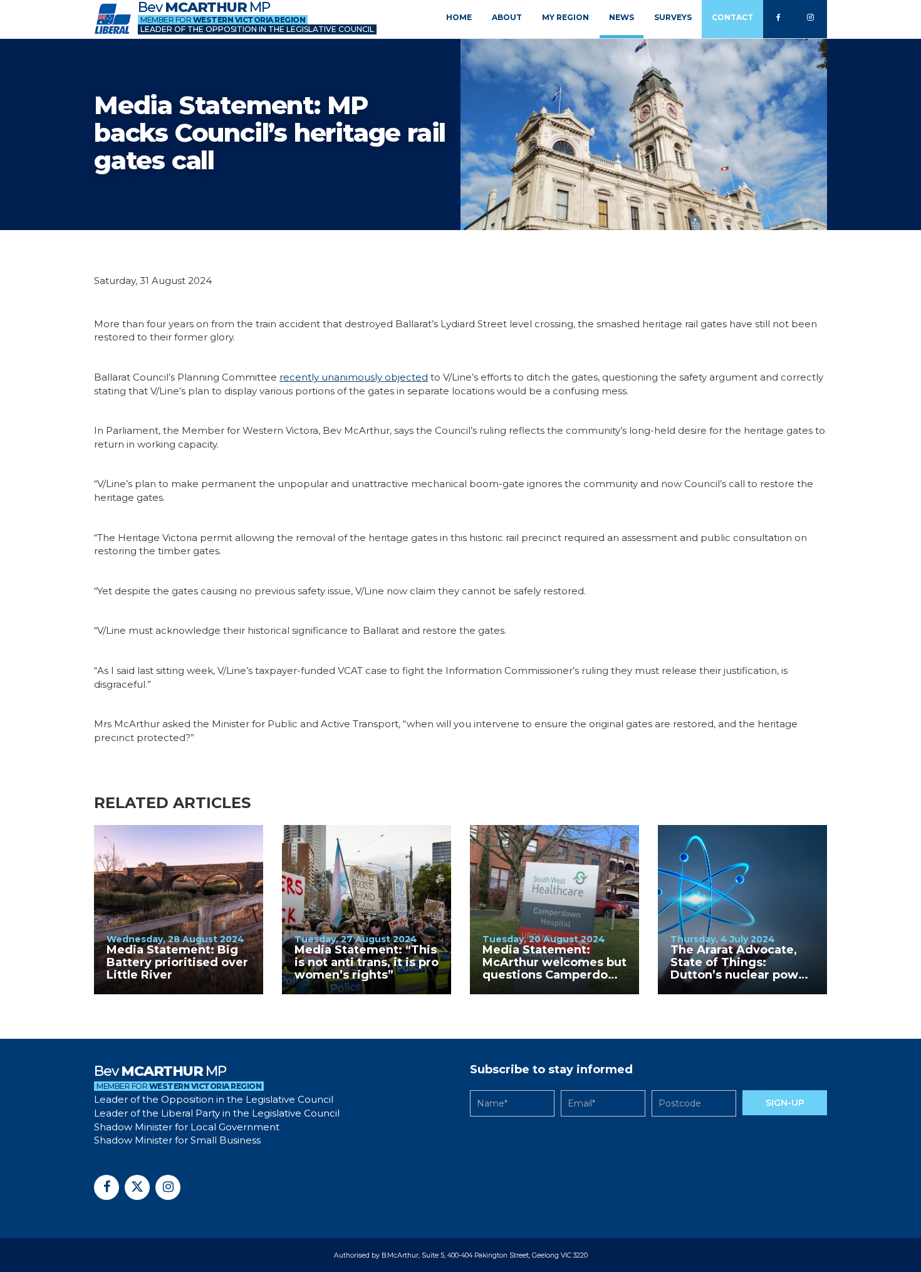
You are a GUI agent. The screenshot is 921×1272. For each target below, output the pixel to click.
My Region (565, 17)
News (621, 17)
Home (459, 17)
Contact (732, 17)
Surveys (673, 17)
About (507, 17)
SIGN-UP (785, 1102)
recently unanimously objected (353, 377)
